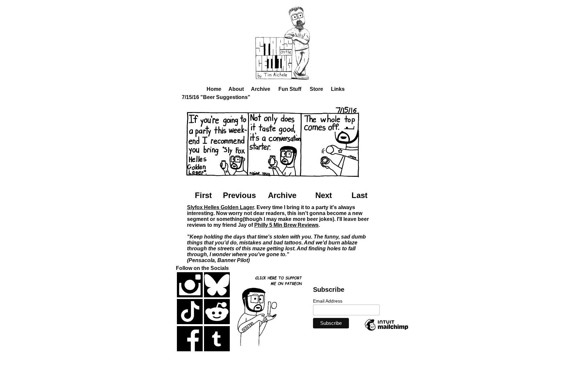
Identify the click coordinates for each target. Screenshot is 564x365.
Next (323, 195)
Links (338, 89)
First (203, 195)
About (236, 89)
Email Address (327, 301)
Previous (239, 195)
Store (316, 89)
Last (360, 195)
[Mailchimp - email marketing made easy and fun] (386, 330)
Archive (260, 89)
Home (214, 89)
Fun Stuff (289, 89)
